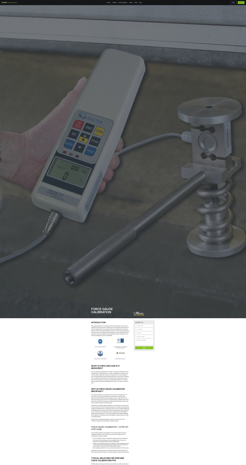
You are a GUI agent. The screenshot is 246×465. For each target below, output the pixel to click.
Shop (233, 2)
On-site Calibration (123, 2)
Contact (241, 2)
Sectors (131, 2)
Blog (140, 2)
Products (115, 2)
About (136, 2)
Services (109, 2)
